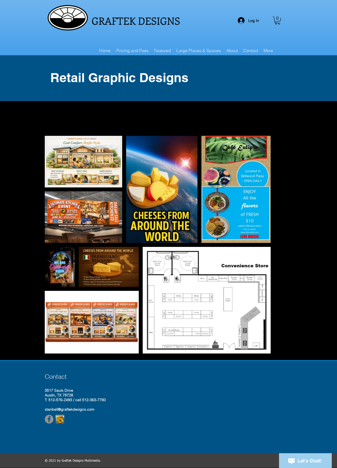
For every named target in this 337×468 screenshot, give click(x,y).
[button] (277, 20)
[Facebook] (49, 419)
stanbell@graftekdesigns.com (70, 409)
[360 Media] (60, 419)
